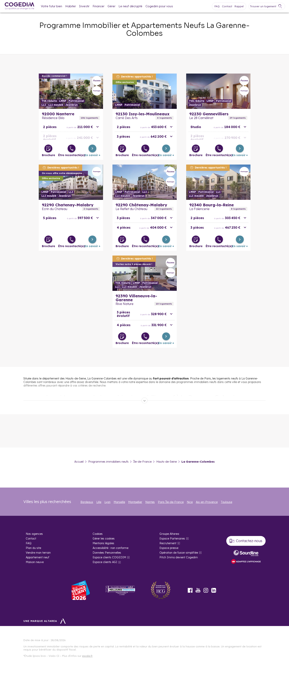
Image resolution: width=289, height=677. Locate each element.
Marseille (119, 502)
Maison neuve (35, 562)
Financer (98, 6)
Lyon (107, 502)
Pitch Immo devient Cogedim (178, 557)
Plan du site (33, 548)
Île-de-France (142, 461)
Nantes (150, 502)
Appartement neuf (37, 557)
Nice (190, 502)
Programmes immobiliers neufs (108, 461)
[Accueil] (19, 6)
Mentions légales (103, 543)
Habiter (70, 6)
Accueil (79, 461)
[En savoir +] (92, 148)
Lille (98, 502)
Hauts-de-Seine (166, 461)
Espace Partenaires (172, 538)
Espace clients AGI (105, 562)
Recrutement (167, 543)
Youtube (198, 590)
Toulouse (226, 502)
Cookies (98, 534)
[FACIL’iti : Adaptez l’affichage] (246, 561)
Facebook (190, 590)
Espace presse (168, 548)
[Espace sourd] (246, 553)
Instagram (205, 590)
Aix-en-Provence (207, 502)
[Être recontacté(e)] (71, 148)
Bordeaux (86, 502)
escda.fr (87, 655)
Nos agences (34, 534)
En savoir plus (71, 91)
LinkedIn (213, 590)
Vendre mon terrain (38, 552)
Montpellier (135, 502)
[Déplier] (144, 400)
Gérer (111, 6)
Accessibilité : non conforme (110, 548)
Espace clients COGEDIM (109, 557)
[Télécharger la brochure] (48, 148)
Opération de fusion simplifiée (178, 552)
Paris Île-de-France (171, 502)
